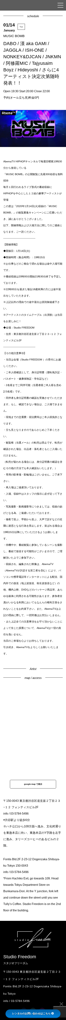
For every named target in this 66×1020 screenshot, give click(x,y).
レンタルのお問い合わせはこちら (31, 1013)
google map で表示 (33, 784)
